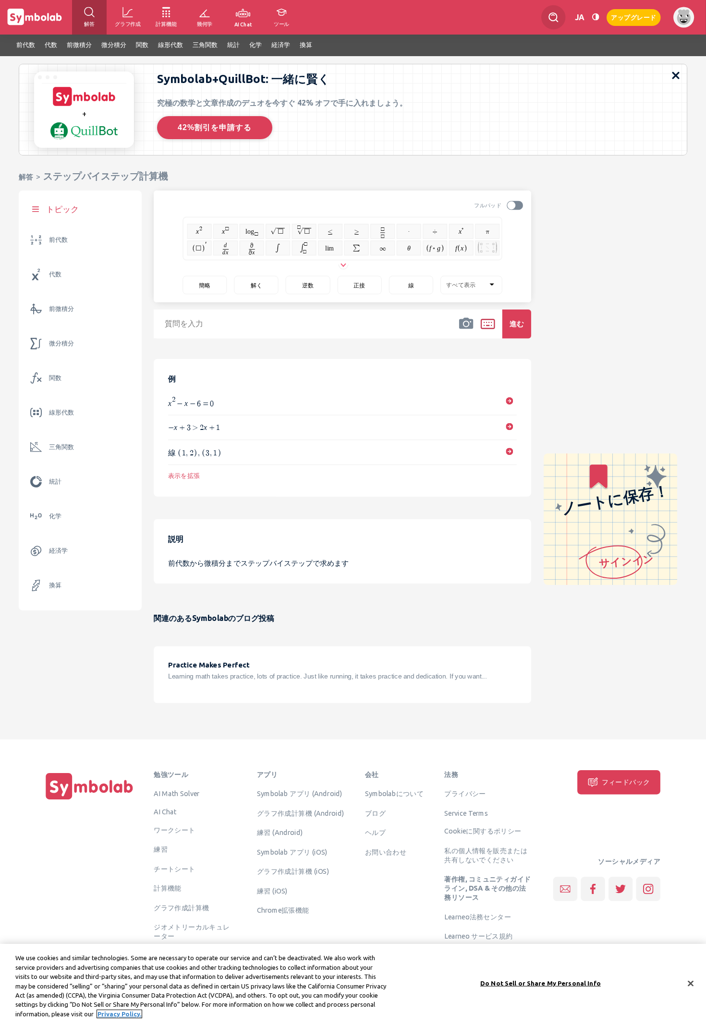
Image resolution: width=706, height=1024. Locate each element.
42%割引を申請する (215, 127)
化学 (55, 516)
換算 (55, 585)
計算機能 (168, 888)
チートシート (174, 868)
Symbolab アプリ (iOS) (292, 852)
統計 (55, 481)
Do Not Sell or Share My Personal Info (540, 982)
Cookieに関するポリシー (482, 831)
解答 (26, 177)
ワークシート (174, 829)
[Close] (690, 983)
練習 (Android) (280, 832)
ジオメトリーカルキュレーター (192, 931)
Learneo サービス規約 (478, 936)
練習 (161, 849)
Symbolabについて (394, 794)
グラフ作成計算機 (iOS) (293, 871)
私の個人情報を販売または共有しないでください (485, 855)
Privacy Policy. (119, 1014)
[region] (353, 984)
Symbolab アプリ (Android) (299, 794)
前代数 (58, 239)
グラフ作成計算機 (181, 907)
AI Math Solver (176, 794)
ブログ (375, 813)
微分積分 (61, 343)
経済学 (58, 550)
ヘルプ (375, 832)
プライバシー (465, 794)
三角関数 (61, 447)
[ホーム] (89, 799)
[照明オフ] (595, 17)
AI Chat (165, 812)
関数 (55, 377)
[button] (466, 330)
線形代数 (61, 412)
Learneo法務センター (477, 916)
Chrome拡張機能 (283, 910)
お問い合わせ (385, 852)
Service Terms (466, 813)
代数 (55, 274)
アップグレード (634, 16)
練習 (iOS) (272, 890)
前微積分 (61, 308)
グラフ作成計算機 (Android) (300, 813)
